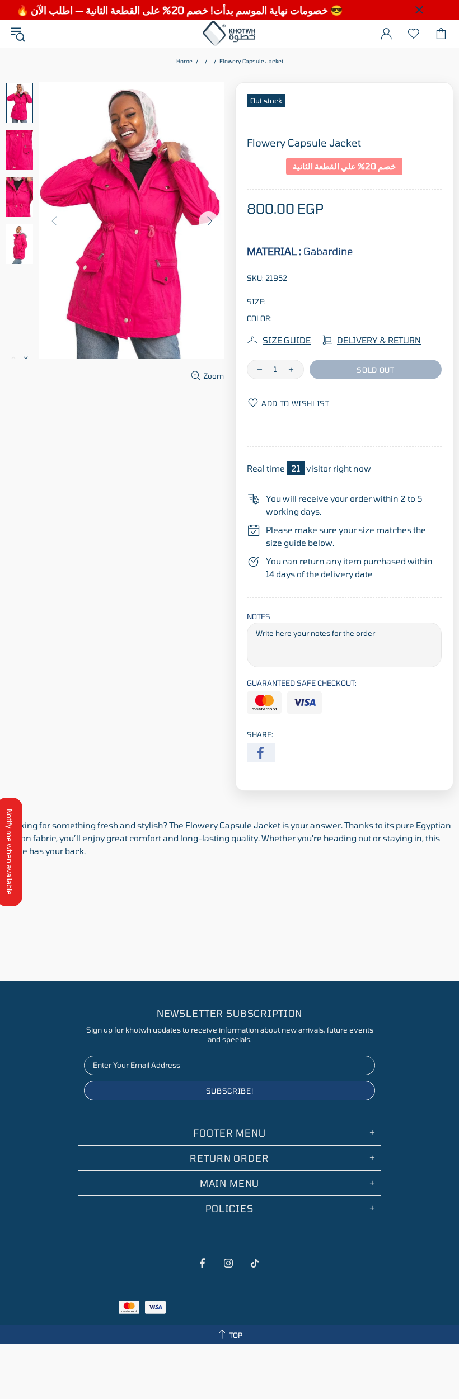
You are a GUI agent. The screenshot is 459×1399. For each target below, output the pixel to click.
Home (184, 61)
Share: (260, 734)
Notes (258, 616)
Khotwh (229, 34)
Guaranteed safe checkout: (302, 683)
